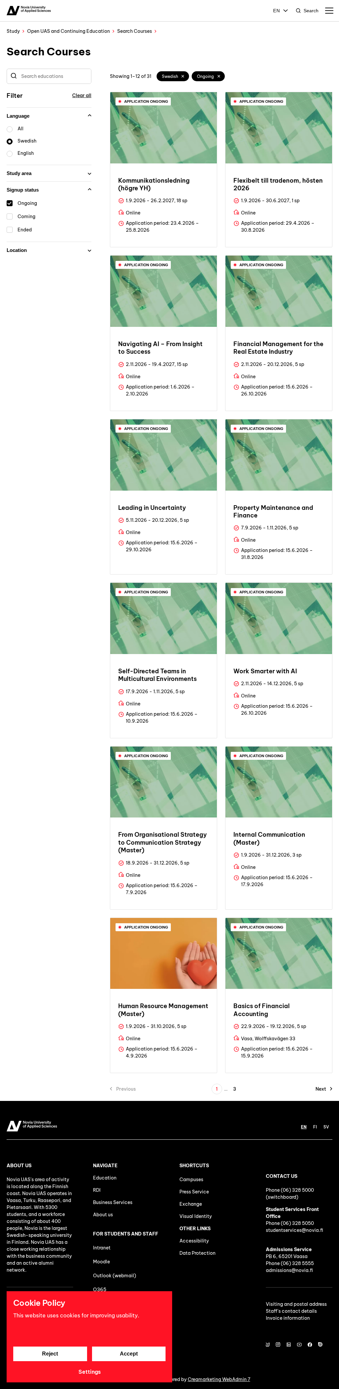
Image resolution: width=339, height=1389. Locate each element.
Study (13, 31)
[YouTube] (299, 1344)
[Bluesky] (267, 1344)
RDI (97, 1190)
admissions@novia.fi (289, 1270)
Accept (129, 1354)
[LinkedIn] (288, 1344)
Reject (50, 1354)
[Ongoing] (219, 76)
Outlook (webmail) (114, 1276)
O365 (99, 1290)
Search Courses (134, 31)
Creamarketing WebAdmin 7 (219, 1379)
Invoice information (288, 1318)
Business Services (112, 1202)
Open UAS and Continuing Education (68, 31)
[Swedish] (183, 76)
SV (326, 1126)
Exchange (190, 1204)
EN (276, 10)
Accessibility (194, 1241)
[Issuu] (320, 1344)
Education (105, 1178)
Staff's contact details (291, 1311)
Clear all (81, 95)
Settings (89, 1371)
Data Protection (197, 1253)
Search (311, 10)
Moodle (101, 1262)
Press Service (194, 1192)
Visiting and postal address (296, 1304)
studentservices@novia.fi (294, 1230)
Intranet (102, 1248)
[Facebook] (310, 1344)
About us (103, 1215)
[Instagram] (278, 1344)
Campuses (191, 1179)
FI (315, 1126)
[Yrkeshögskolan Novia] (29, 10)
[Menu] (329, 10)
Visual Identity (195, 1216)
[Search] (14, 76)
